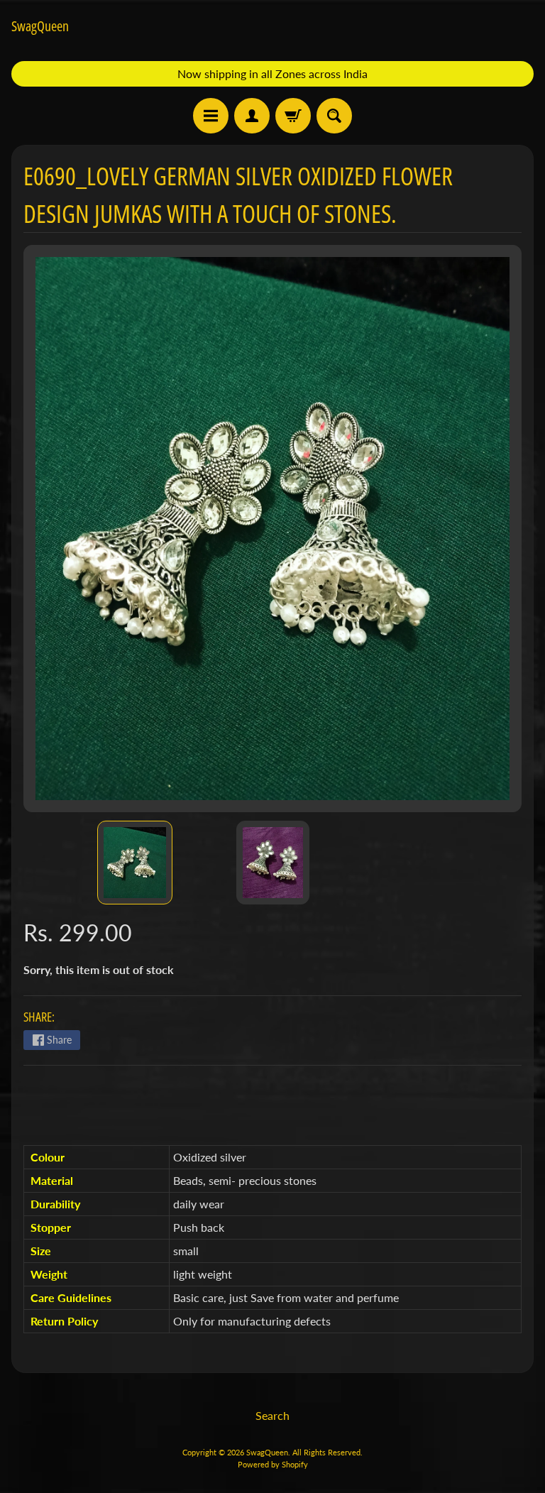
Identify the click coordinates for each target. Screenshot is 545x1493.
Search (272, 1415)
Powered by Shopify (273, 1464)
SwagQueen (40, 26)
